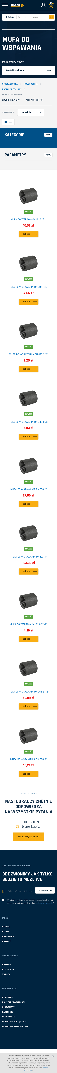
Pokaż (48, 134)
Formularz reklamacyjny (15, 1026)
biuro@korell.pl (31, 827)
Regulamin (7, 997)
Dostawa (6, 964)
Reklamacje (8, 969)
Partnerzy (7, 1012)
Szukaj (10, 17)
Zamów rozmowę (45, 890)
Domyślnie (26, 112)
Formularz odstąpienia (14, 1021)
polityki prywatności (44, 903)
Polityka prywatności (13, 1002)
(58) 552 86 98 (34, 100)
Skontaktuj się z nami (28, 836)
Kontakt (6, 941)
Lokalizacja (8, 1016)
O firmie (6, 926)
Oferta (5, 931)
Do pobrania (8, 936)
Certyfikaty (8, 1007)
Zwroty (6, 974)
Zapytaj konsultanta (15, 70)
